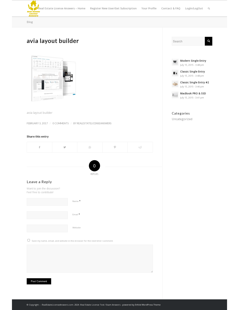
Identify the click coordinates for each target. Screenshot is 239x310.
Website (76, 227)
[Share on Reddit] (140, 147)
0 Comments (60, 123)
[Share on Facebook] (39, 147)
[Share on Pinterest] (115, 147)
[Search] (208, 8)
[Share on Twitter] (64, 147)
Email (76, 214)
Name (76, 201)
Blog (30, 22)
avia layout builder (53, 40)
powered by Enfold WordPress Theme (141, 304)
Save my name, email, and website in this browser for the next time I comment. (72, 240)
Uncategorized (182, 119)
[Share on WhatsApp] (89, 147)
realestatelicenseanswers (94, 123)
